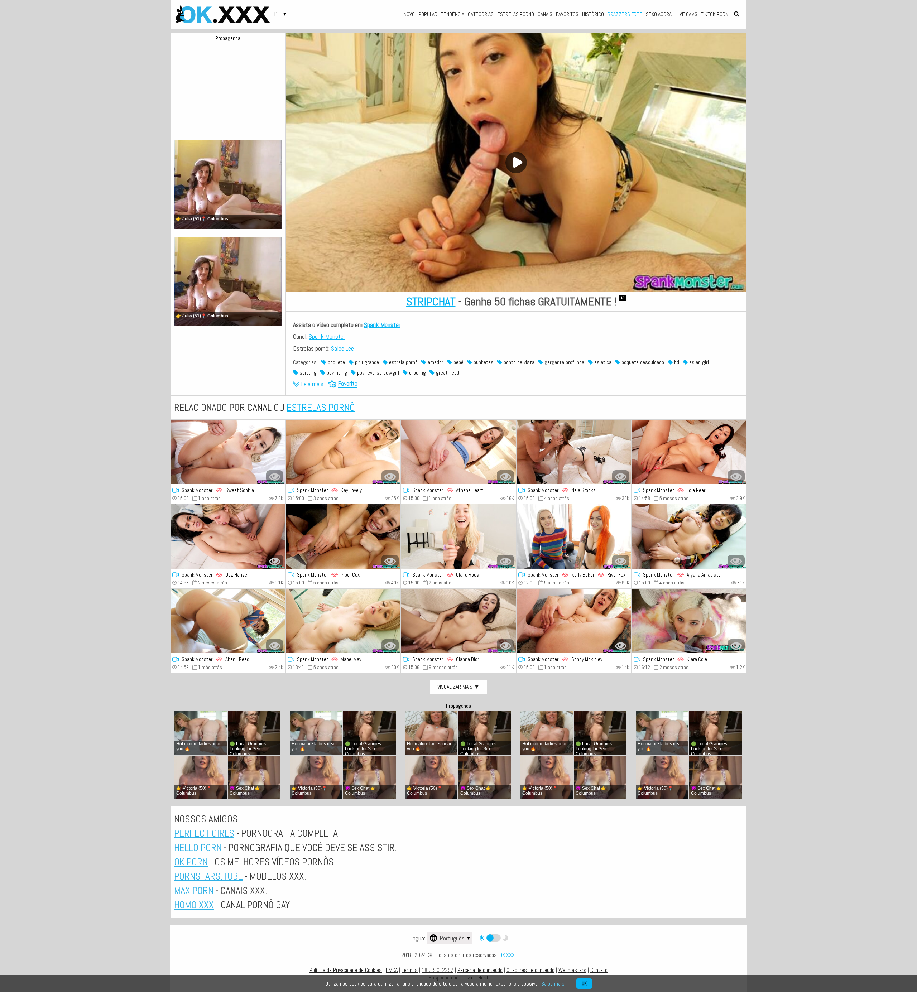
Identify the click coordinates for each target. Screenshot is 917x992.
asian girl (698, 362)
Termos (410, 970)
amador (434, 362)
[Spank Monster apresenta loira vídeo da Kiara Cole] (689, 621)
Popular (427, 14)
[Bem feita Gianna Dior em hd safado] (458, 621)
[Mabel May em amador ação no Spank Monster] (343, 621)
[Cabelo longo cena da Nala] (574, 452)
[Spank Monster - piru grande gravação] (689, 536)
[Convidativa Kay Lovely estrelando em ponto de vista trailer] (343, 452)
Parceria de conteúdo (480, 970)
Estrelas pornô (515, 14)
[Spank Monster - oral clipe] (458, 452)
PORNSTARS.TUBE (208, 876)
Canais (545, 14)
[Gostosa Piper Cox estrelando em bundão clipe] (343, 536)
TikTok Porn (714, 14)
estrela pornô (403, 362)
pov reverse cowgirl (377, 372)
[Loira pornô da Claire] (458, 536)
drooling (417, 372)
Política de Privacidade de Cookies (345, 970)
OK (584, 984)
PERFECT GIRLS (204, 833)
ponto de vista (518, 362)
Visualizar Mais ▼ (458, 686)
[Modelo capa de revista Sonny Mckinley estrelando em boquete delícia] (574, 621)
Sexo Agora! (659, 14)
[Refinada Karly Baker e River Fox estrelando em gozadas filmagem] (574, 536)
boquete (335, 362)
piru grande (366, 362)
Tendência (452, 14)
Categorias (481, 14)
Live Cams (686, 14)
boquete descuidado (642, 362)
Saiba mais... (554, 983)
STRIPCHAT (431, 301)
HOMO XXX (194, 905)
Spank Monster (382, 325)
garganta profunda (563, 362)
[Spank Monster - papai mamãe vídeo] (228, 536)
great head (447, 372)
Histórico (593, 14)
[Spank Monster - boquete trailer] (228, 452)
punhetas (483, 362)
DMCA (392, 970)
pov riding (336, 372)
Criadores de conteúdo (530, 970)
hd (676, 362)
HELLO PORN (198, 847)
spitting (307, 372)
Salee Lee (342, 348)
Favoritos (567, 14)
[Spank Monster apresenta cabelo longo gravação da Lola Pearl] (689, 452)
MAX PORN (193, 890)
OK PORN (191, 862)
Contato (599, 970)
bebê (458, 362)
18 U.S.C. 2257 (437, 970)
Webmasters (572, 970)
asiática (602, 362)
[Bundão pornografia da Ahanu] (228, 621)
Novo (409, 14)
